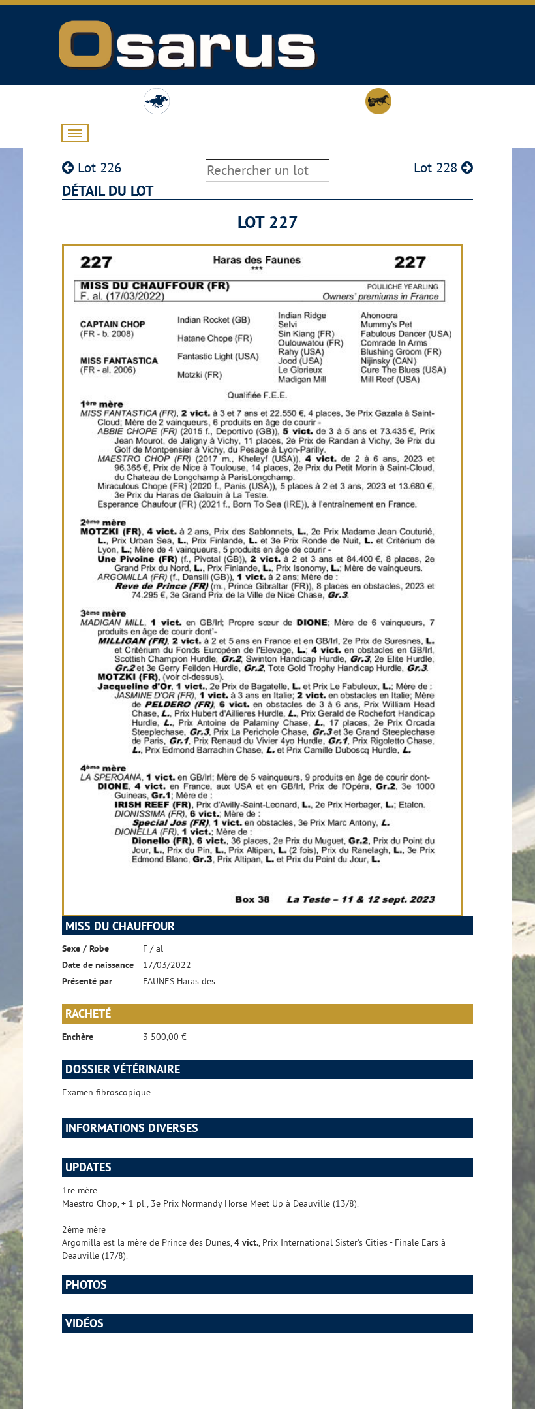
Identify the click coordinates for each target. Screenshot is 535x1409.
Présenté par (87, 981)
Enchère (77, 1037)
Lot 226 (97, 167)
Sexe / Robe (85, 948)
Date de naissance (98, 965)
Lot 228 (437, 167)
